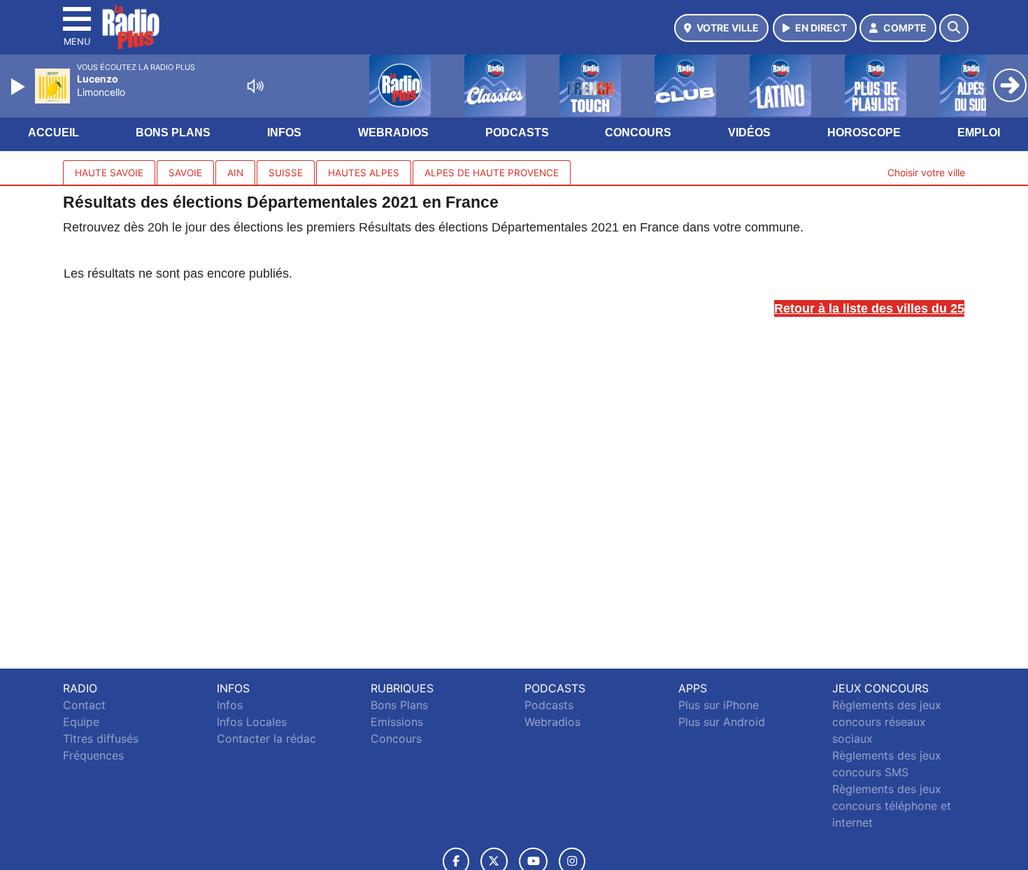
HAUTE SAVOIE (109, 172)
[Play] (19, 86)
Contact (84, 705)
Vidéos (749, 132)
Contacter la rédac (266, 739)
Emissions (397, 722)
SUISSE (286, 172)
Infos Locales (252, 722)
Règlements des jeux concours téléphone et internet (891, 805)
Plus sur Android (721, 722)
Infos (284, 132)
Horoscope (864, 132)
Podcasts (517, 132)
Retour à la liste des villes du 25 (869, 308)
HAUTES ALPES (363, 172)
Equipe (81, 722)
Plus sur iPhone (718, 705)
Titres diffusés (100, 739)
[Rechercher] (954, 28)
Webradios (393, 132)
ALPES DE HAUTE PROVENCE (491, 172)
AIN (235, 172)
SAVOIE (185, 172)
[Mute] (255, 86)
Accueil (53, 132)
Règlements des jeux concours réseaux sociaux (886, 722)
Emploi (978, 132)
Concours (638, 132)
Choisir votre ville (926, 172)
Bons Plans (173, 132)
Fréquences (93, 755)
